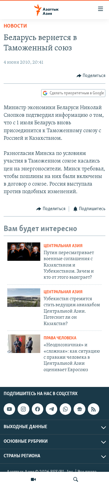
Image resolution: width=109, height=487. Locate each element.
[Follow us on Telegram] (51, 409)
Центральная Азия (63, 246)
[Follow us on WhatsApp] (65, 409)
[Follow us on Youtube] (9, 409)
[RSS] (93, 409)
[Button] (91, 76)
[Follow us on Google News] (79, 409)
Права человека (60, 338)
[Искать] (76, 479)
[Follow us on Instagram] (23, 409)
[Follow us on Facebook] (37, 409)
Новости (15, 26)
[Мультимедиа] (33, 479)
